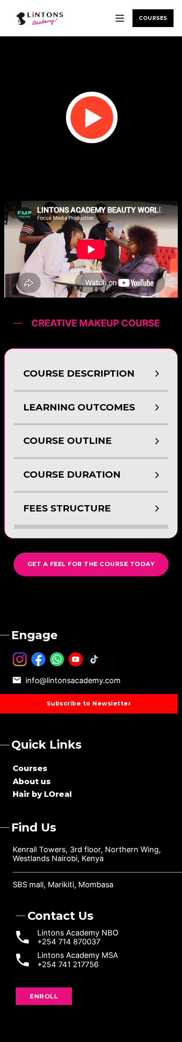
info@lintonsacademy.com (73, 680)
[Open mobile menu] (120, 18)
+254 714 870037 (68, 941)
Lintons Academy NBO (78, 932)
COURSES (153, 18)
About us (32, 781)
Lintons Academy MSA (77, 955)
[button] (91, 374)
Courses (30, 768)
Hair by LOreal (42, 794)
